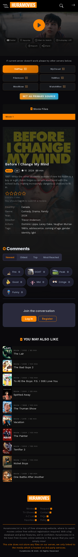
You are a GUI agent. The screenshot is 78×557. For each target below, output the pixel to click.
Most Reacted (51, 257)
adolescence (36, 228)
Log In (29, 318)
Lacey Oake (45, 224)
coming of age (53, 228)
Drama (36, 211)
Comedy (26, 211)
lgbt (33, 232)
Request (45, 508)
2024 (24, 215)
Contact (45, 512)
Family (44, 211)
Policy (43, 520)
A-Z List (30, 516)
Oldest (23, 257)
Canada (25, 207)
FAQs (43, 516)
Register (47, 318)
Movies (30, 508)
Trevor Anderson (30, 220)
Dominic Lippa (29, 224)
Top (35, 257)
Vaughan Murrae (63, 224)
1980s (24, 228)
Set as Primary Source (39, 96)
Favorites (29, 520)
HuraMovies (23, 4)
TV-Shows (29, 512)
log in (21, 201)
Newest (10, 257)
